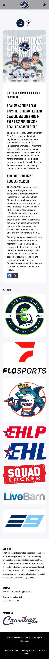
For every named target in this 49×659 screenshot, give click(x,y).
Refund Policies (11, 650)
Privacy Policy (28, 650)
